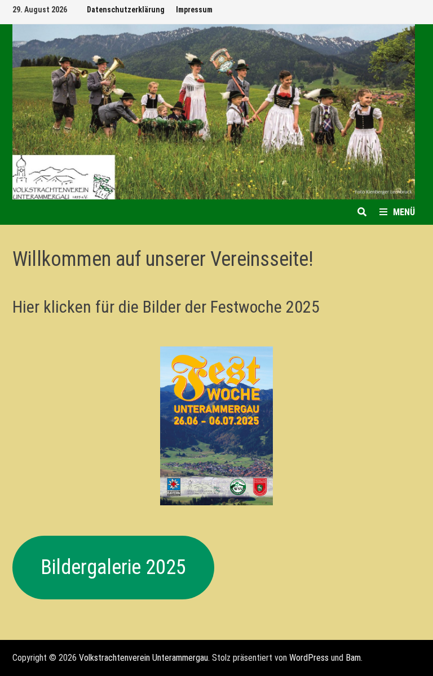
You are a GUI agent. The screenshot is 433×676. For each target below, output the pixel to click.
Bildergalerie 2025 (113, 567)
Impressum (194, 9)
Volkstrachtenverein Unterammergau (143, 657)
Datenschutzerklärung (126, 9)
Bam (353, 657)
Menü (404, 212)
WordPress (309, 657)
